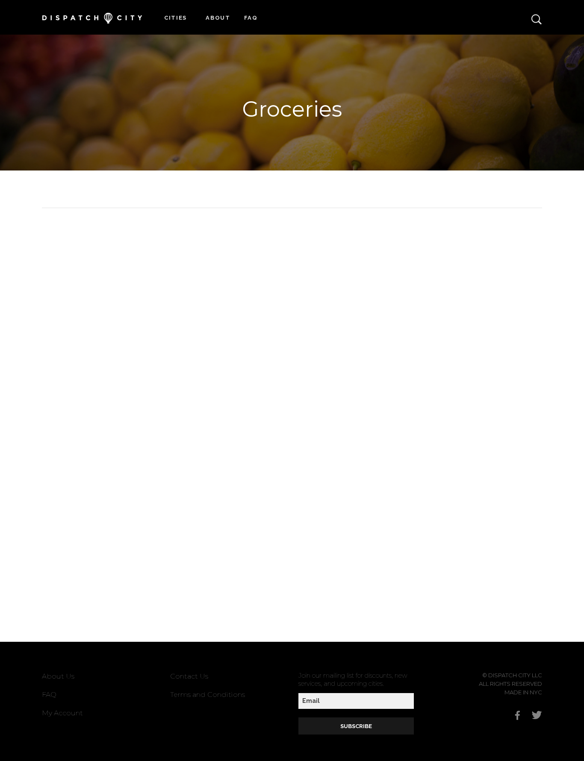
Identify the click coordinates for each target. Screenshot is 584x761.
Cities (175, 18)
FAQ (251, 18)
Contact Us (189, 676)
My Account (62, 713)
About (218, 18)
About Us (58, 676)
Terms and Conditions (207, 694)
